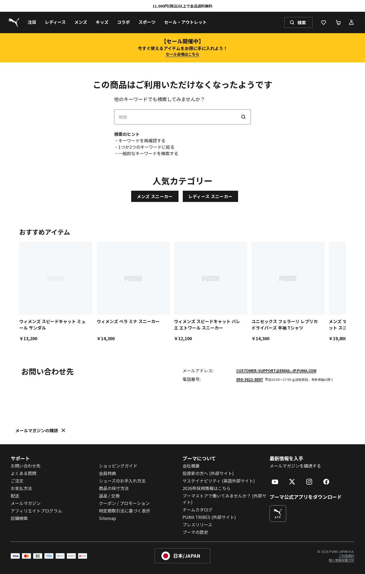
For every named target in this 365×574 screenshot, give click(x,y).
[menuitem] (32, 22)
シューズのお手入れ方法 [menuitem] (122, 480)
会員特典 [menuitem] (107, 473)
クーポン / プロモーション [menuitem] (124, 503)
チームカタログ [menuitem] (197, 509)
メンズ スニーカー (155, 196)
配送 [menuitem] (15, 495)
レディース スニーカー (210, 196)
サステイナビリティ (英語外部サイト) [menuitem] (219, 480)
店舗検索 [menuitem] (19, 518)
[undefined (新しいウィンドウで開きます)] (278, 513)
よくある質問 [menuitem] (23, 473)
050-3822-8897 (249, 379)
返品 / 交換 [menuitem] (109, 495)
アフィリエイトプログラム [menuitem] (36, 510)
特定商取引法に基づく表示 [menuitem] (124, 510)
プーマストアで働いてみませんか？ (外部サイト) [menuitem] (224, 498)
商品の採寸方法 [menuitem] (114, 488)
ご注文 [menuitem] (17, 480)
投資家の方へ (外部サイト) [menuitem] (208, 473)
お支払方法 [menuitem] (21, 488)
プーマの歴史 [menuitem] (195, 532)
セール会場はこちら (182, 54)
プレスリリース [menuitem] (197, 524)
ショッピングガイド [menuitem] (118, 465)
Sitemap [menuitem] (107, 518)
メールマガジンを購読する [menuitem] (295, 465)
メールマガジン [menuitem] (26, 503)
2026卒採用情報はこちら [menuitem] (207, 488)
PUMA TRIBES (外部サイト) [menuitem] (209, 517)
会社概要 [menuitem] (191, 465)
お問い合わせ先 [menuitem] (26, 465)
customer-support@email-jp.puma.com (276, 370)
